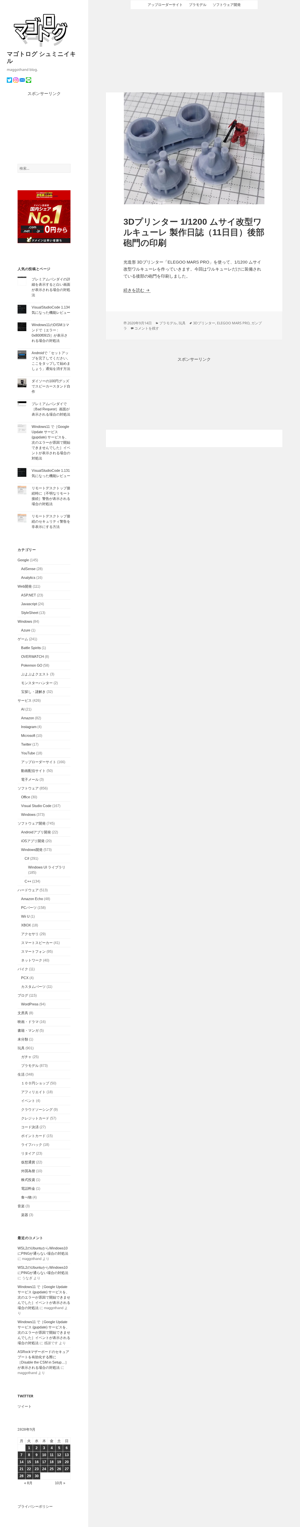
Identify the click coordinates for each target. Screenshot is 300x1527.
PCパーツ (29, 908)
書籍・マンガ (28, 1030)
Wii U (25, 916)
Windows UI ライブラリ (46, 867)
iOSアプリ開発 (33, 841)
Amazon (27, 718)
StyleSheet (29, 613)
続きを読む (137, 290)
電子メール (30, 779)
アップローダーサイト (38, 762)
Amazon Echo (32, 899)
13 (67, 1455)
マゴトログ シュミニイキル (41, 57)
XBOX (26, 925)
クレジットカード (35, 1118)
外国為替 (28, 1171)
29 (29, 1476)
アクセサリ (30, 934)
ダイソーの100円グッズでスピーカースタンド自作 (51, 386)
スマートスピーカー (37, 943)
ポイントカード (33, 1136)
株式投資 (28, 1180)
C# (27, 858)
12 (59, 1455)
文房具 (23, 1013)
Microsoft (28, 735)
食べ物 (26, 1197)
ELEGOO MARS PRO (233, 323)
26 (59, 1469)
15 (29, 1462)
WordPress (29, 1004)
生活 (21, 1074)
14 (21, 1462)
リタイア (28, 1153)
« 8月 (28, 1483)
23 (37, 1469)
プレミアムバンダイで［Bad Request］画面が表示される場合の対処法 (51, 409)
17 (44, 1462)
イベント (28, 1101)
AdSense (28, 569)
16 (37, 1462)
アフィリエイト (33, 1092)
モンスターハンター (37, 683)
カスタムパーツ (33, 987)
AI (22, 709)
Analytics (28, 578)
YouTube (28, 753)
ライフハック (31, 1145)
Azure (25, 630)
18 (52, 1462)
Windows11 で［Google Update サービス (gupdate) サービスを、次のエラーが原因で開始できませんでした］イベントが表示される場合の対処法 (51, 442)
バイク (23, 969)
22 (29, 1469)
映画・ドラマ (28, 1022)
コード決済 (30, 1127)
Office (25, 797)
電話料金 (28, 1188)
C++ (28, 881)
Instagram (28, 727)
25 (52, 1469)
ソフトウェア (28, 788)
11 (52, 1455)
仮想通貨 (28, 1162)
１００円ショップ (35, 1083)
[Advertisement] (44, 130)
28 (21, 1476)
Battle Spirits (31, 648)
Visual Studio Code (36, 806)
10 (44, 1455)
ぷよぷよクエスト (35, 674)
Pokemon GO (31, 665)
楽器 (24, 1215)
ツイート (25, 1406)
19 (59, 1462)
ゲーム (23, 639)
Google (23, 560)
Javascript (29, 604)
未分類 (23, 1039)
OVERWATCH (32, 657)
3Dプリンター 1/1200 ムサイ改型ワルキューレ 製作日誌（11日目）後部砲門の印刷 (193, 232)
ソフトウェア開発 (32, 823)
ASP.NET (28, 595)
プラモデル (30, 1066)
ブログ (23, 995)
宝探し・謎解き (33, 692)
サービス (25, 700)
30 (37, 1476)
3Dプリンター (204, 323)
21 (21, 1469)
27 (67, 1469)
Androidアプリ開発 (36, 832)
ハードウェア (28, 890)
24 (44, 1469)
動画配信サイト (33, 771)
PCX (25, 978)
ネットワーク (31, 960)
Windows (25, 621)
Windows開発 (32, 850)
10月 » (60, 1483)
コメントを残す (146, 328)
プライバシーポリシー (35, 1506)
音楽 (21, 1206)
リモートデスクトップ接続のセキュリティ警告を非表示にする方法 (51, 521)
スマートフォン (33, 951)
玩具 (21, 1048)
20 (67, 1462)
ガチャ (26, 1057)
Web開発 (25, 586)
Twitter (26, 744)
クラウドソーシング (37, 1109)
